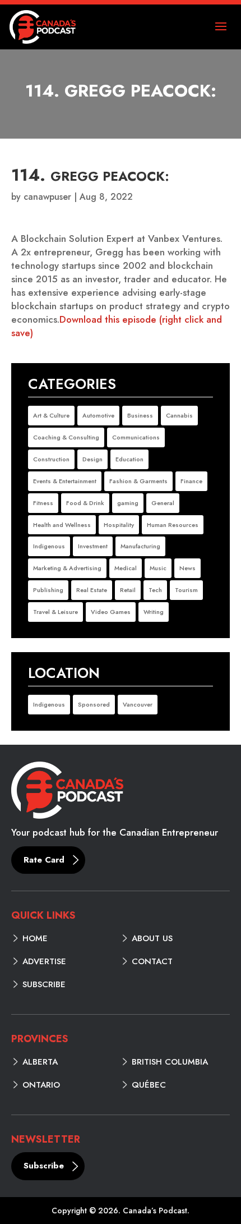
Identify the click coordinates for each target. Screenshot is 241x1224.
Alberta (40, 1061)
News (187, 567)
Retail (128, 589)
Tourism (186, 589)
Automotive (98, 415)
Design (92, 459)
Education (129, 459)
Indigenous (49, 546)
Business (140, 415)
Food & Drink (85, 502)
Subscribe (44, 984)
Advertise (44, 961)
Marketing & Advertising (67, 567)
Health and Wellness (62, 524)
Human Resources (172, 524)
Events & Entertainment (64, 480)
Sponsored (94, 704)
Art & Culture (51, 415)
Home (35, 938)
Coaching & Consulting (66, 437)
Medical (125, 567)
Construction (51, 459)
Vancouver (137, 704)
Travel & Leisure (55, 611)
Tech (155, 589)
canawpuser (47, 196)
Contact (152, 961)
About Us (152, 938)
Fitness (43, 502)
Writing (153, 611)
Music (158, 567)
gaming (127, 502)
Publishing (48, 589)
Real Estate (91, 589)
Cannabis (179, 415)
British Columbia (170, 1061)
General (162, 502)
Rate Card (44, 860)
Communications (136, 437)
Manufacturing (140, 546)
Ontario (41, 1084)
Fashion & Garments (138, 480)
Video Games (111, 611)
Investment (93, 546)
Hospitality (119, 524)
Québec (149, 1084)
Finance (191, 480)
